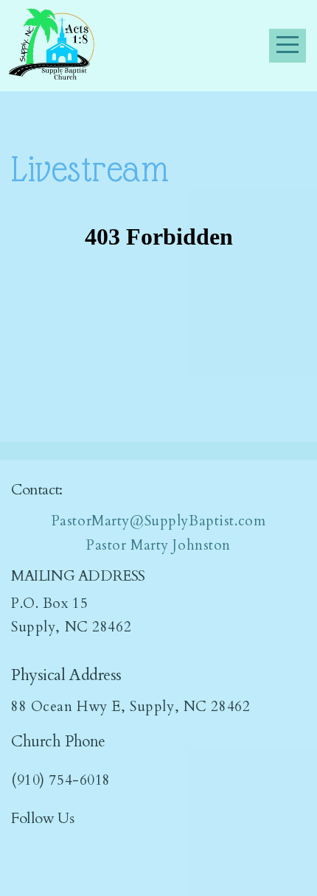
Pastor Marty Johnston (158, 545)
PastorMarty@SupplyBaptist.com (159, 521)
